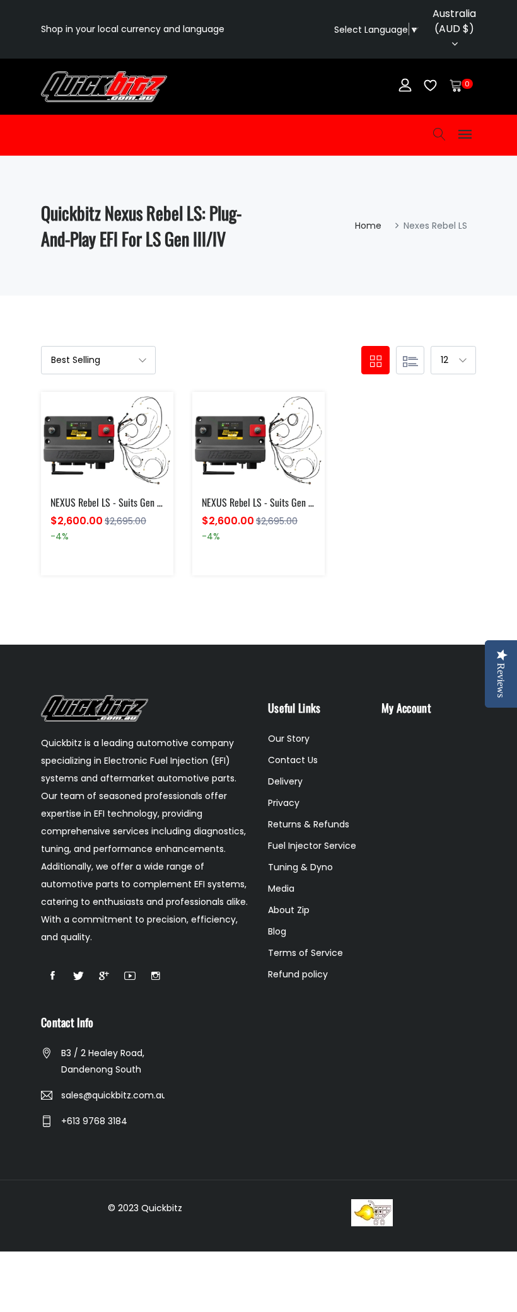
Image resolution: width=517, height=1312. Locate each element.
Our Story (289, 738)
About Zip (289, 910)
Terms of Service (305, 953)
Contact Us (293, 760)
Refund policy (298, 974)
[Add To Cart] (80, 454)
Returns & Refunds (308, 824)
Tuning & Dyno (300, 867)
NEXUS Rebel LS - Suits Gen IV (259, 502)
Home (368, 225)
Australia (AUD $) (454, 21)
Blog (277, 931)
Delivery (285, 781)
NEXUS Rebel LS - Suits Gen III (107, 502)
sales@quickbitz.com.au (113, 1095)
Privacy (283, 803)
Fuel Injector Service (312, 845)
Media (281, 888)
